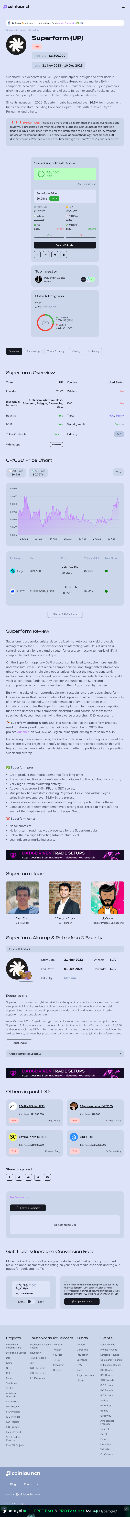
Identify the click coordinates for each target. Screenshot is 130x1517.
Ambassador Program (107, 1422)
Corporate (82, 1349)
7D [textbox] (116, 472)
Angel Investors (85, 1375)
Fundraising (33, 351)
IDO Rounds (107, 1369)
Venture (81, 1344)
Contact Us (31, 1484)
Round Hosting (38, 1357)
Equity (120, 415)
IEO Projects (12, 1406)
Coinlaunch (16, 6)
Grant (103, 1439)
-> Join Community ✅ (68, 23)
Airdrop (104, 1400)
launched (23, 732)
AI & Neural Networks (12, 1395)
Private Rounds (108, 1349)
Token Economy (55, 351)
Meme (9, 1378)
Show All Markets (65, 614)
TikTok (56, 1359)
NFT (8, 1367)
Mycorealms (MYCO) (96, 1106)
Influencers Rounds (110, 1364)
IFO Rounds (106, 1395)
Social (9, 1388)
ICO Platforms (37, 1373)
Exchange (82, 1359)
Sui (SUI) (86, 1137)
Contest (104, 1428)
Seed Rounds (107, 1344)
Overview (14, 351)
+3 (92, 279)
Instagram (58, 1364)
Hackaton (105, 1444)
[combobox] (118, 472)
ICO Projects (13, 1416)
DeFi (119, 434)
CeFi (8, 1373)
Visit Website (65, 245)
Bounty (104, 1410)
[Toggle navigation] (123, 6)
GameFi (10, 1362)
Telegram (58, 1344)
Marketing (93, 351)
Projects (20, 30)
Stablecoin (11, 1383)
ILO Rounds (106, 1390)
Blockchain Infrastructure (13, 1346)
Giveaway (105, 1415)
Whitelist (105, 1449)
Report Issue (89, 183)
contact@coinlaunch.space (23, 1494)
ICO (111, 415)
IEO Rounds (106, 1385)
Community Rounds (111, 1359)
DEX (32, 1362)
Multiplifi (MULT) (32, 1106)
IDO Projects (13, 1401)
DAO (79, 1364)
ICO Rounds (107, 1375)
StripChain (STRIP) (33, 1137)
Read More (19, 1042)
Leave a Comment (30, 1207)
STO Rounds (107, 1380)
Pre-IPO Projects (15, 1445)
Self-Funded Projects (12, 1439)
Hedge (80, 1380)
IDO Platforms (37, 1367)
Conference (106, 1454)
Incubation (35, 1352)
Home (9, 30)
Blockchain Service (16, 1352)
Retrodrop (105, 1405)
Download (56, 444)
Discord (57, 1369)
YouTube (57, 1354)
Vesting (76, 351)
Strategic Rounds (109, 1354)
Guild (79, 1369)
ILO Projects (12, 1421)
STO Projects (13, 1411)
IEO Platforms (37, 1378)
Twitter (57, 1349)
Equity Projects (14, 1431)
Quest (103, 1434)
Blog (13, 1484)
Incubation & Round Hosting (40, 1346)
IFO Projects (12, 1426)
